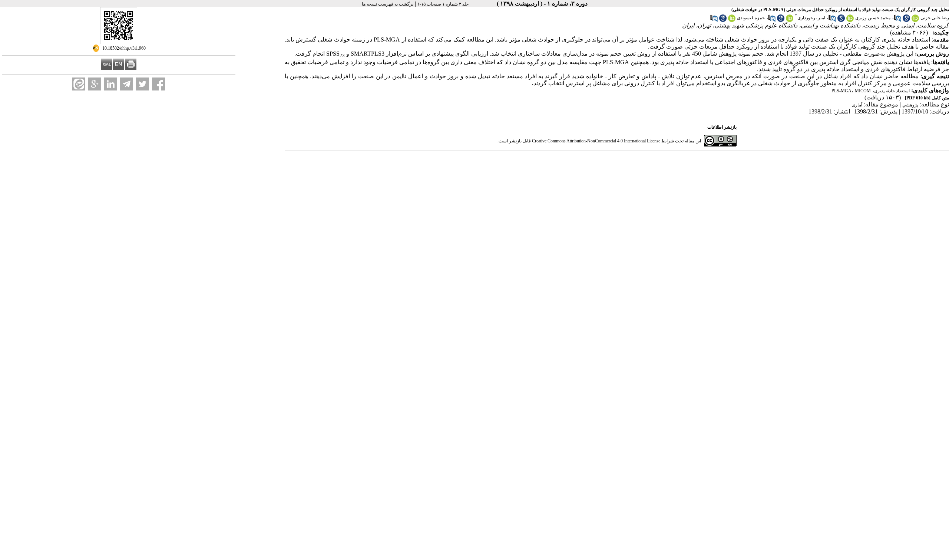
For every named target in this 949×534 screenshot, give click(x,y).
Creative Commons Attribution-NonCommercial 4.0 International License (596, 141)
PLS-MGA (841, 90)
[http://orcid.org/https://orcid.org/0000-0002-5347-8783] (731, 20)
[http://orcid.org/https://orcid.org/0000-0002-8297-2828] (915, 20)
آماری (857, 105)
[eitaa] (78, 84)
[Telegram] (126, 84)
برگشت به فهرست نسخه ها (387, 4)
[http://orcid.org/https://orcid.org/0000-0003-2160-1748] (789, 20)
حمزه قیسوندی (751, 17)
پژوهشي (910, 105)
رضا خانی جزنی (934, 17)
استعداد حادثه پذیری (892, 90)
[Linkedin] (110, 84)
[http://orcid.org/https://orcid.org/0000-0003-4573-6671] (850, 20)
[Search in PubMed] (897, 20)
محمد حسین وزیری (872, 17)
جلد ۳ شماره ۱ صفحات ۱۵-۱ (443, 4)
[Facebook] (158, 84)
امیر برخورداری (811, 17)
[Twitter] (142, 84)
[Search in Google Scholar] (906, 20)
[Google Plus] (94, 84)
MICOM (863, 90)
